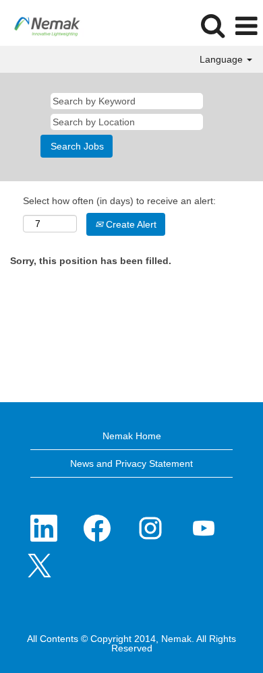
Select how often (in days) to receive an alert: (119, 200)
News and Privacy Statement (131, 463)
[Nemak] (42, 26)
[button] (246, 26)
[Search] (212, 25)
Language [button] (222, 59)
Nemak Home (132, 435)
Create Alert (129, 224)
